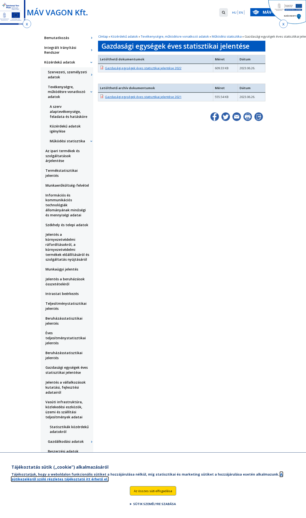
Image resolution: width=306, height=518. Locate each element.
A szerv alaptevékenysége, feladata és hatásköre (68, 111)
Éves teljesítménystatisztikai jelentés (65, 338)
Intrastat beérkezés (62, 293)
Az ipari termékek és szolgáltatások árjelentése (62, 156)
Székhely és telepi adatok (66, 225)
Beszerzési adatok (63, 451)
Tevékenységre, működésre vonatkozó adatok (175, 36)
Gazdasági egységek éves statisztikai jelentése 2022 (143, 68)
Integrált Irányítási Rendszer (60, 50)
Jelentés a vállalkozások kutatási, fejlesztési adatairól (65, 387)
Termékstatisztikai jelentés (61, 173)
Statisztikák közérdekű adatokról (69, 429)
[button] (223, 12)
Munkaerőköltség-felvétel (67, 185)
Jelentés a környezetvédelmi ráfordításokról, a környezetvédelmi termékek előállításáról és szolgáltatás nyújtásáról (67, 247)
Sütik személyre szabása (154, 504)
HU (234, 12)
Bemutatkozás (56, 37)
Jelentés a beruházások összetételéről (65, 281)
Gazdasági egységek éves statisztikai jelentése (66, 370)
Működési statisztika (227, 36)
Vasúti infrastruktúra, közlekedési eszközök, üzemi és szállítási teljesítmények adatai (64, 409)
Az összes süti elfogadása (153, 491)
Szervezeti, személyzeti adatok (67, 74)
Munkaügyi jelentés (61, 269)
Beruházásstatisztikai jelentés (63, 321)
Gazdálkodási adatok (66, 441)
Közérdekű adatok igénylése (65, 128)
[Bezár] (27, 24)
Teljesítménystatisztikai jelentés (66, 306)
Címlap (103, 36)
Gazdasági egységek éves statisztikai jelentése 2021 (143, 97)
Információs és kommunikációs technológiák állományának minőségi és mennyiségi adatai (65, 205)
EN (241, 12)
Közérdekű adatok (124, 36)
